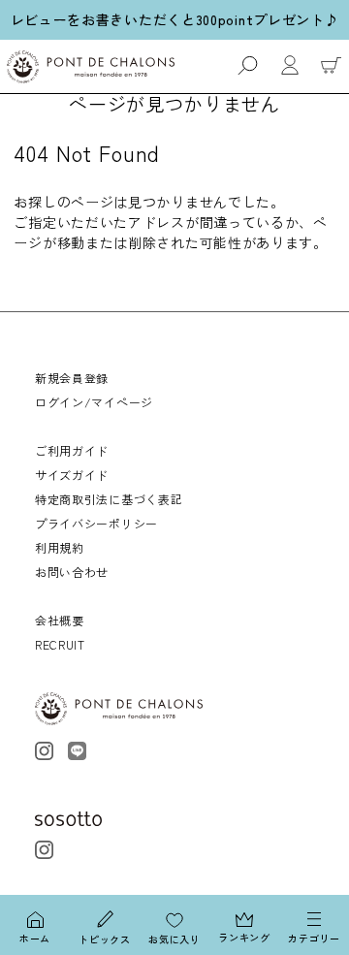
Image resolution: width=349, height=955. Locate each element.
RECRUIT (60, 644)
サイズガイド (72, 474)
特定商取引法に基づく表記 (108, 499)
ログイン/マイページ (94, 402)
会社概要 (59, 620)
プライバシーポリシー (96, 523)
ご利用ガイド (72, 450)
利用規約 (59, 547)
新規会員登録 (72, 377)
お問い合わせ (72, 571)
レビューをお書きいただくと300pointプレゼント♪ (175, 19)
